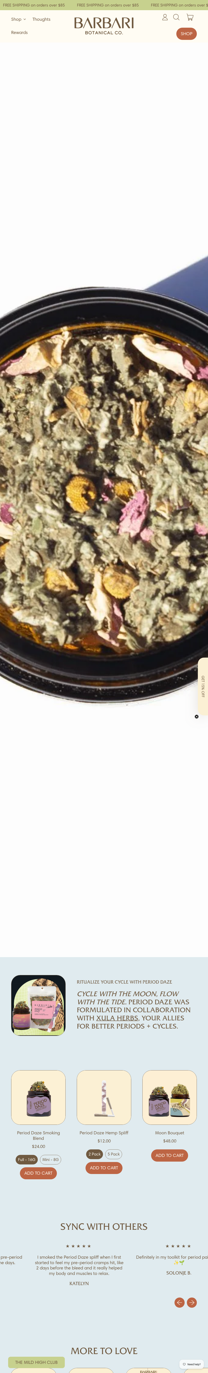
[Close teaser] (197, 717)
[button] (203, 686)
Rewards (19, 32)
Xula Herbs (117, 1018)
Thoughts (41, 19)
